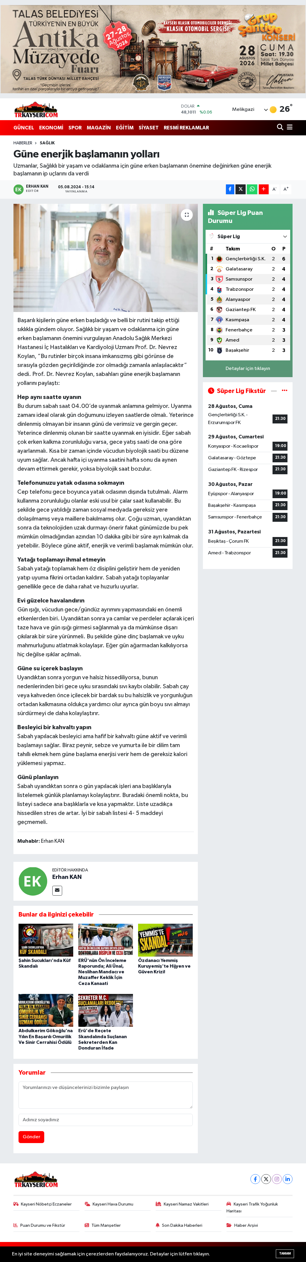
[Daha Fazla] (264, 189)
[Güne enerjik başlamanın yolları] (105, 258)
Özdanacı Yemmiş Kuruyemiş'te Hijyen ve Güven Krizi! (164, 966)
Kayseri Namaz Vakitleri (186, 1204)
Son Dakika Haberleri (182, 1225)
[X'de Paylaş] (240, 189)
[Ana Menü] (288, 127)
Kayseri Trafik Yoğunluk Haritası (252, 1207)
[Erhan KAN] (33, 881)
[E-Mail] (57, 891)
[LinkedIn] (288, 1179)
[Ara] (280, 127)
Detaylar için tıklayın (248, 368)
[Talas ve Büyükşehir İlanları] (153, 49)
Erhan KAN (67, 877)
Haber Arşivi (246, 1225)
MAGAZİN (99, 127)
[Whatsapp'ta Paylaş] (252, 189)
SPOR (75, 127)
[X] (266, 1179)
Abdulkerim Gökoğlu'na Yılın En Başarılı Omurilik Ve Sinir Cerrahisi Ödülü (46, 1036)
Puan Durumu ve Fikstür (42, 1225)
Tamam (285, 1253)
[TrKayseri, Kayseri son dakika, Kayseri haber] (35, 109)
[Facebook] (255, 1179)
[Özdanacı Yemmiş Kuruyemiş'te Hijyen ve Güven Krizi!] (165, 940)
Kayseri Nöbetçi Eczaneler (46, 1204)
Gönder (31, 1136)
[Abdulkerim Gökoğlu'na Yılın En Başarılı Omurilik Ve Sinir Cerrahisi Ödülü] (46, 1010)
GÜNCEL (23, 127)
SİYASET (149, 127)
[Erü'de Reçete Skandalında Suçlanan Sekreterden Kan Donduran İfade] (105, 1010)
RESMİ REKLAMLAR (186, 127)
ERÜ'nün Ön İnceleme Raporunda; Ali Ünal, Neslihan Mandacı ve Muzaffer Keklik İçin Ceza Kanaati (102, 972)
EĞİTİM (125, 127)
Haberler (22, 143)
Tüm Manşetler (106, 1225)
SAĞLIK (47, 143)
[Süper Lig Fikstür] (284, 391)
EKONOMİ (51, 127)
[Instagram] (277, 1179)
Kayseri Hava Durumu (113, 1204)
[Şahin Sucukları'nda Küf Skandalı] (46, 940)
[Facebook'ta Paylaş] (230, 189)
